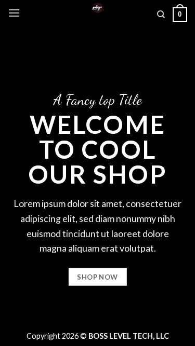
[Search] (161, 14)
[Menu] (14, 12)
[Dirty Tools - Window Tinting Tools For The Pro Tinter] (97, 8)
